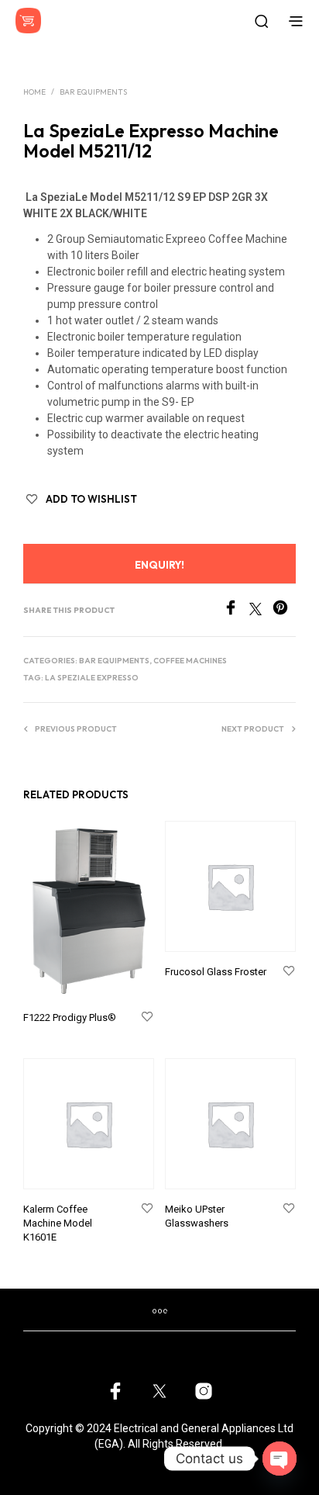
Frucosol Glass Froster (215, 972)
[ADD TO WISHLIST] (147, 1017)
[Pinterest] (284, 611)
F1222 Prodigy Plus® (69, 1017)
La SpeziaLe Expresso (92, 678)
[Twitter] (261, 611)
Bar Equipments (93, 92)
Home (34, 92)
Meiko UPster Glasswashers (196, 1216)
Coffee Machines (190, 661)
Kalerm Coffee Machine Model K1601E (57, 1223)
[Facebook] (236, 611)
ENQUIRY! (159, 565)
